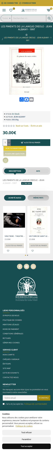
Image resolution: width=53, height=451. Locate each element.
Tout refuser (26, 432)
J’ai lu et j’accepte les (26, 404)
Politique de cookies (24, 426)
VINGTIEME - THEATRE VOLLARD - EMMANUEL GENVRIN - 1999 (15, 236)
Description (15, 171)
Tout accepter (26, 446)
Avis (38, 171)
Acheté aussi (14, 198)
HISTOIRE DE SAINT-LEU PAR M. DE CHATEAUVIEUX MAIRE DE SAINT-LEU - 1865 (39, 236)
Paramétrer (26, 439)
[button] (25, 255)
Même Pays (38, 198)
